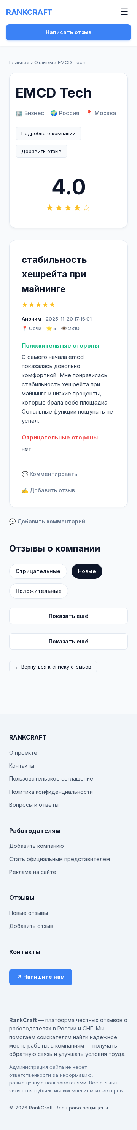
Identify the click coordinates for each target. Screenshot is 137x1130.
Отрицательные (38, 571)
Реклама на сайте (32, 872)
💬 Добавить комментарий (47, 521)
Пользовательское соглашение (51, 778)
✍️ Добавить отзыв (48, 490)
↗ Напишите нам (41, 977)
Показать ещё (68, 616)
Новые (87, 571)
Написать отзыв (68, 32)
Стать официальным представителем (59, 859)
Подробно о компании (48, 133)
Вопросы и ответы (34, 804)
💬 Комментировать (49, 474)
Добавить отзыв (41, 151)
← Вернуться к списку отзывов (53, 667)
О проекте (23, 752)
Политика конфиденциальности (51, 792)
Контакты (21, 765)
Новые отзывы (28, 913)
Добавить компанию (36, 845)
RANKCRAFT (29, 12)
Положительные (39, 591)
